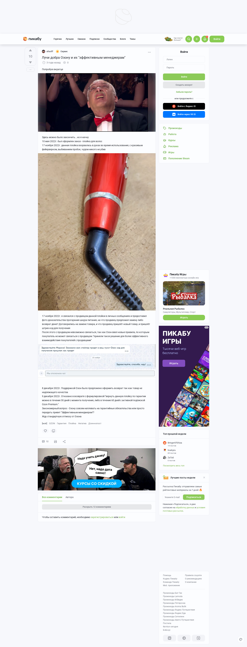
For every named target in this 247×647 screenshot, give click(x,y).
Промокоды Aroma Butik (174, 606)
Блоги (123, 39)
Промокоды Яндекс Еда (174, 613)
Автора (70, 497)
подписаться (193, 497)
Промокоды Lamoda (172, 596)
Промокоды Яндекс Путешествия (179, 610)
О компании (190, 582)
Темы (132, 39)
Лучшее (70, 39)
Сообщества (110, 39)
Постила (167, 623)
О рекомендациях (193, 579)
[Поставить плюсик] (30, 50)
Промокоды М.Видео (173, 600)
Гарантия (61, 423)
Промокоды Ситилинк (173, 616)
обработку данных (185, 507)
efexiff (50, 51)
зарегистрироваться (102, 517)
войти (122, 517)
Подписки (94, 39)
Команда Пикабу (171, 582)
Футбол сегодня (170, 626)
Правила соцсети (193, 575)
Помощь (167, 575)
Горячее (58, 39)
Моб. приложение (171, 585)
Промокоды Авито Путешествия (178, 620)
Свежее (82, 39)
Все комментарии (52, 497)
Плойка (72, 423)
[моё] (44, 423)
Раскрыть (97, 507)
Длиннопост (94, 423)
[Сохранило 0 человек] (55, 441)
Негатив (82, 423)
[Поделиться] (64, 441)
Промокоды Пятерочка (174, 603)
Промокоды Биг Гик (172, 593)
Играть (184, 317)
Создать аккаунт (184, 85)
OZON (52, 423)
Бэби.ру (166, 630)
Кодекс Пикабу (170, 579)
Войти (217, 39)
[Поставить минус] (30, 62)
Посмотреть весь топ (173, 465)
